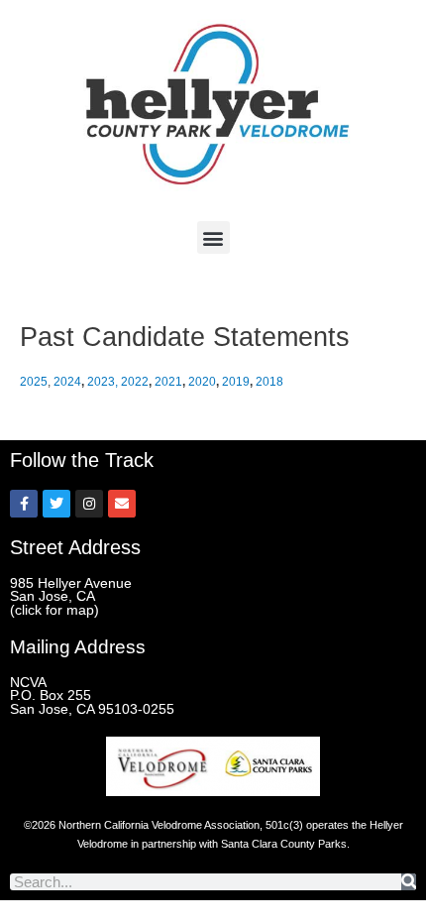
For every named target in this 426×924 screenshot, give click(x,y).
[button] (213, 237)
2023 (101, 382)
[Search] (408, 881)
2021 (168, 382)
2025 (34, 382)
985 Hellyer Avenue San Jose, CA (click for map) (71, 597)
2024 (67, 382)
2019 (236, 382)
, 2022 (132, 382)
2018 (269, 382)
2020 (202, 382)
